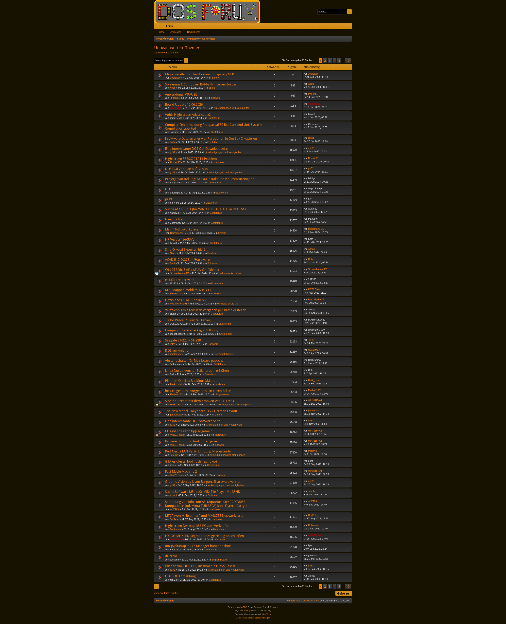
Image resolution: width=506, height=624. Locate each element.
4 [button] (334, 61)
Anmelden (175, 32)
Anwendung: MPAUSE (181, 94)
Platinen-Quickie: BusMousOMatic (190, 380)
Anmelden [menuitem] (343, 27)
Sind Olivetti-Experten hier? (185, 249)
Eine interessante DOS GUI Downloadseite (196, 148)
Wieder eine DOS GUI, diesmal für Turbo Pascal (200, 566)
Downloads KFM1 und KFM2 (185, 300)
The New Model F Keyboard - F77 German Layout (201, 411)
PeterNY (174, 455)
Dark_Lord (176, 384)
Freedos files (174, 219)
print (168, 199)
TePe (172, 344)
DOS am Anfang (176, 350)
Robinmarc (175, 529)
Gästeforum (214, 118)
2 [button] (325, 61)
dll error (171, 556)
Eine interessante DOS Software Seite (192, 421)
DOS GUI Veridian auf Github (186, 169)
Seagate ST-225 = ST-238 (183, 340)
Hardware (219, 162)
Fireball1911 (177, 394)
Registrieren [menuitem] (349, 27)
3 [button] (330, 61)
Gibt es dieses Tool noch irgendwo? (191, 461)
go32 (172, 152)
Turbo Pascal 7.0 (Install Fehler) (188, 320)
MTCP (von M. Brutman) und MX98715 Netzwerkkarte (204, 515)
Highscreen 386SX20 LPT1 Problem (191, 158)
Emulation (212, 142)
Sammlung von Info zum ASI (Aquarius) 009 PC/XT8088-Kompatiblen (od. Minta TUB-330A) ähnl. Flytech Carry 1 (206, 504)
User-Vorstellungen (223, 354)
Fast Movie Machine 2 (181, 471)
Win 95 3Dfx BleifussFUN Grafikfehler (192, 269)
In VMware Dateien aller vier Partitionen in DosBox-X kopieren (211, 138)
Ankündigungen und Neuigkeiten (231, 108)
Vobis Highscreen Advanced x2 (188, 114)
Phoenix (174, 98)
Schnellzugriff (158, 27)
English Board (219, 559)
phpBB (242, 607)
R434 (173, 142)
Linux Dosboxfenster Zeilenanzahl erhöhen (197, 370)
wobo (173, 87)
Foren (169, 26)
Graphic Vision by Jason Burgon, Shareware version (203, 481)
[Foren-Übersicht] (209, 11)
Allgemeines (222, 394)
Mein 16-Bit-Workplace (181, 229)
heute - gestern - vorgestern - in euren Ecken (198, 391)
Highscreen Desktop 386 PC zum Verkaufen (197, 525)
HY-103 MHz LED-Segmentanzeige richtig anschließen (204, 536)
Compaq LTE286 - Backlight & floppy (191, 330)
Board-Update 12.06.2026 (184, 104)
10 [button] (348, 61)
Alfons (173, 253)
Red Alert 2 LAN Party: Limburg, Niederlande (198, 451)
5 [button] (339, 61)
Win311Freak (177, 404)
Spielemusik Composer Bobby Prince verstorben (201, 84)
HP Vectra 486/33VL (179, 239)
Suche (161, 32)
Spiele (215, 77)
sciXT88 (174, 509)
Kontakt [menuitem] (291, 600)
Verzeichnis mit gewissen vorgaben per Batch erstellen (205, 310)
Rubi (172, 263)
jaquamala (176, 414)
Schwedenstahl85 (180, 273)
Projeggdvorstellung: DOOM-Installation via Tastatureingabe (209, 179)
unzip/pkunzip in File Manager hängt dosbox (198, 546)
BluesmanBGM (178, 233)
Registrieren (193, 32)
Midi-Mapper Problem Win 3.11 (188, 290)
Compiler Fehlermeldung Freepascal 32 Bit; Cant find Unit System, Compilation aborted (213, 126)
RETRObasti (176, 293)
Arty (246, 611)
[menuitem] (336, 26)
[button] (315, 60)
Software (216, 98)
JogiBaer (175, 77)
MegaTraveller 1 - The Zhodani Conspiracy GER (199, 74)
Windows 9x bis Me (230, 273)
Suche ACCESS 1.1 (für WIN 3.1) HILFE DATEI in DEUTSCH (206, 209)
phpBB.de (266, 614)
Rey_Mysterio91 (178, 303)
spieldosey (175, 354)
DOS (168, 189)
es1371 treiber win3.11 (182, 280)
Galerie (222, 233)
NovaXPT (175, 162)
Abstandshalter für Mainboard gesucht (194, 360)
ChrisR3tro (176, 108)
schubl (173, 495)
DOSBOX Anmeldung (180, 576)
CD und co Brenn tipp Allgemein (188, 431)
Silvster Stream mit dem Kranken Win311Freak (199, 401)
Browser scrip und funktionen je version (195, 441)
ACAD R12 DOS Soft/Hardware (187, 259)
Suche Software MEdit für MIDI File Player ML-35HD (202, 491)
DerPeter (174, 519)
